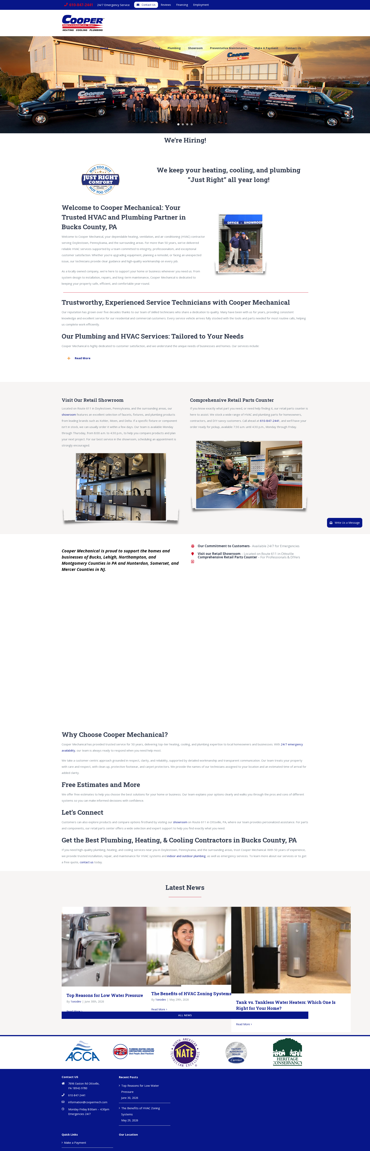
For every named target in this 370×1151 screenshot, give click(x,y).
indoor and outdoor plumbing (186, 856)
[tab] (185, 358)
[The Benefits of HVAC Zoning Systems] (206, 946)
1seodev (76, 1001)
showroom (69, 414)
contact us (86, 862)
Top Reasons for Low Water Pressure (115, 946)
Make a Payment (75, 1142)
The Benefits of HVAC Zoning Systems (200, 945)
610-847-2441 (270, 421)
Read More (158, 1009)
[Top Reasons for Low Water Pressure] (121, 947)
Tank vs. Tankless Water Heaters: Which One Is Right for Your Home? (285, 950)
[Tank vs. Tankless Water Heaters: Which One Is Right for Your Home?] (291, 950)
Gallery (127, 946)
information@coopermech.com (87, 1102)
